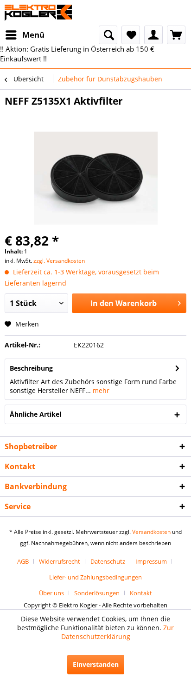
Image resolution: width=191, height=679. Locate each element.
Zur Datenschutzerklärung (117, 632)
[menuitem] (24, 35)
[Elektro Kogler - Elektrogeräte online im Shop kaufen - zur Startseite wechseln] (38, 13)
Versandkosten (151, 532)
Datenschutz (107, 561)
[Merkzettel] (130, 35)
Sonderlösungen (97, 593)
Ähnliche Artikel (35, 414)
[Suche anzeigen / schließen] (108, 35)
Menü (33, 34)
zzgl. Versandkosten (59, 261)
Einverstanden (96, 664)
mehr (100, 390)
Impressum (151, 561)
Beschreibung (31, 368)
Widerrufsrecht (59, 561)
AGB (23, 561)
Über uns (51, 593)
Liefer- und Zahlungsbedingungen (95, 577)
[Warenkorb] (176, 35)
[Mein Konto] (153, 35)
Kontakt (141, 593)
